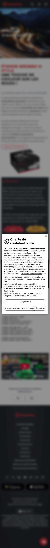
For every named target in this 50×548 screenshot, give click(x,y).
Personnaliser (39, 308)
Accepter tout (25, 302)
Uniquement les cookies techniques (20, 308)
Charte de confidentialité (31, 274)
